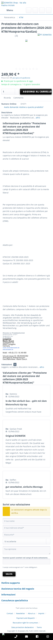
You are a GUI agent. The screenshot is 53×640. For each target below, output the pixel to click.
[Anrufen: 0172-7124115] (16, 637)
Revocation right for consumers (25, 622)
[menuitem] (7, 10)
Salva (9, 574)
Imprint (41, 613)
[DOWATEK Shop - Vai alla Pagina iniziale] (13, 3)
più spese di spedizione (21, 78)
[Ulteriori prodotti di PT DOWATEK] (45, 35)
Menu (10, 10)
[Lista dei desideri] (35, 10)
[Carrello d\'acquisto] (48, 10)
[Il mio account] (42, 10)
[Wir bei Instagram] (47, 637)
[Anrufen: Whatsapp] (5, 634)
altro (37, 117)
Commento (18, 97)
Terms (39, 627)
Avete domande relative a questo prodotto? (23, 107)
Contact (10, 613)
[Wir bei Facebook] (37, 637)
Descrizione (6, 112)
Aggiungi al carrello (37, 91)
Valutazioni (6, 364)
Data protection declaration (22, 627)
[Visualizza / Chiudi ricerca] (28, 10)
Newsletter (20, 613)
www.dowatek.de (8, 349)
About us (31, 613)
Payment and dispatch (25, 618)
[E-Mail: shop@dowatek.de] (26, 637)
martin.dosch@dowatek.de (11, 347)
